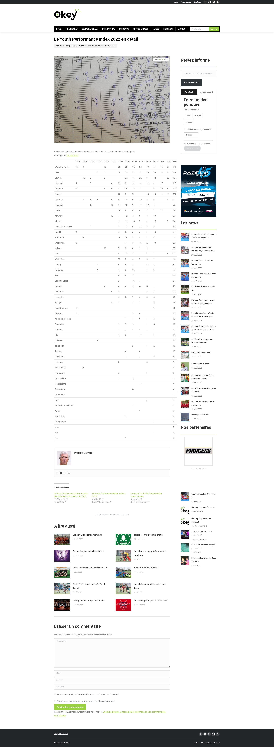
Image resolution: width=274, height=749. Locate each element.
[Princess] (198, 465)
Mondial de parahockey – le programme (202, 403)
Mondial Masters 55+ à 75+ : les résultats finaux (202, 377)
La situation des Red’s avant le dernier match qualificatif (203, 236)
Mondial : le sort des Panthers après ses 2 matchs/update (203, 328)
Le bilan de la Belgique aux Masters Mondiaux (202, 341)
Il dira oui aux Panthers (200, 364)
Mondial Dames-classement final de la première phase (202, 301)
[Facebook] (57, 473)
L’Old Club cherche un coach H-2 (203, 288)
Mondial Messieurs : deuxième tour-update (203, 275)
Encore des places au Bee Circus (88, 551)
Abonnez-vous (191, 82)
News (112, 514)
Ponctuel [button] (189, 92)
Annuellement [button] (206, 92)
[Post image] (62, 539)
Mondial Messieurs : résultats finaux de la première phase (203, 315)
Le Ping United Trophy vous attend (89, 600)
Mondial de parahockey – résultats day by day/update (202, 249)
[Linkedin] (69, 473)
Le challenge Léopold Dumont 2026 (150, 600)
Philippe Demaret (61, 734)
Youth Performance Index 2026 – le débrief (89, 586)
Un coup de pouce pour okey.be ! (201, 520)
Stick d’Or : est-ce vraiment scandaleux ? (202, 533)
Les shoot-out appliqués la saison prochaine (150, 553)
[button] (191, 468)
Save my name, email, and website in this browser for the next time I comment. (88, 694)
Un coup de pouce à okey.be (203, 507)
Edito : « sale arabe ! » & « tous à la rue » (203, 559)
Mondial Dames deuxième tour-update (202, 262)
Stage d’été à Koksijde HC (146, 567)
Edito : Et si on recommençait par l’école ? (203, 546)
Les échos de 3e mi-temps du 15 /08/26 (203, 390)
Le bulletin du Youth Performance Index (150, 586)
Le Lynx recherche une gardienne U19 (90, 567)
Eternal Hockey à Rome (200, 352)
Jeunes (106, 514)
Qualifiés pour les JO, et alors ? (203, 496)
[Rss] (65, 473)
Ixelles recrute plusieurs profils (148, 535)
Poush (66, 743)
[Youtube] (61, 473)
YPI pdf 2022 (72, 155)
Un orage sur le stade (200, 415)
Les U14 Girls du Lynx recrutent (87, 535)
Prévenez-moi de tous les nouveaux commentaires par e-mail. (86, 701)
